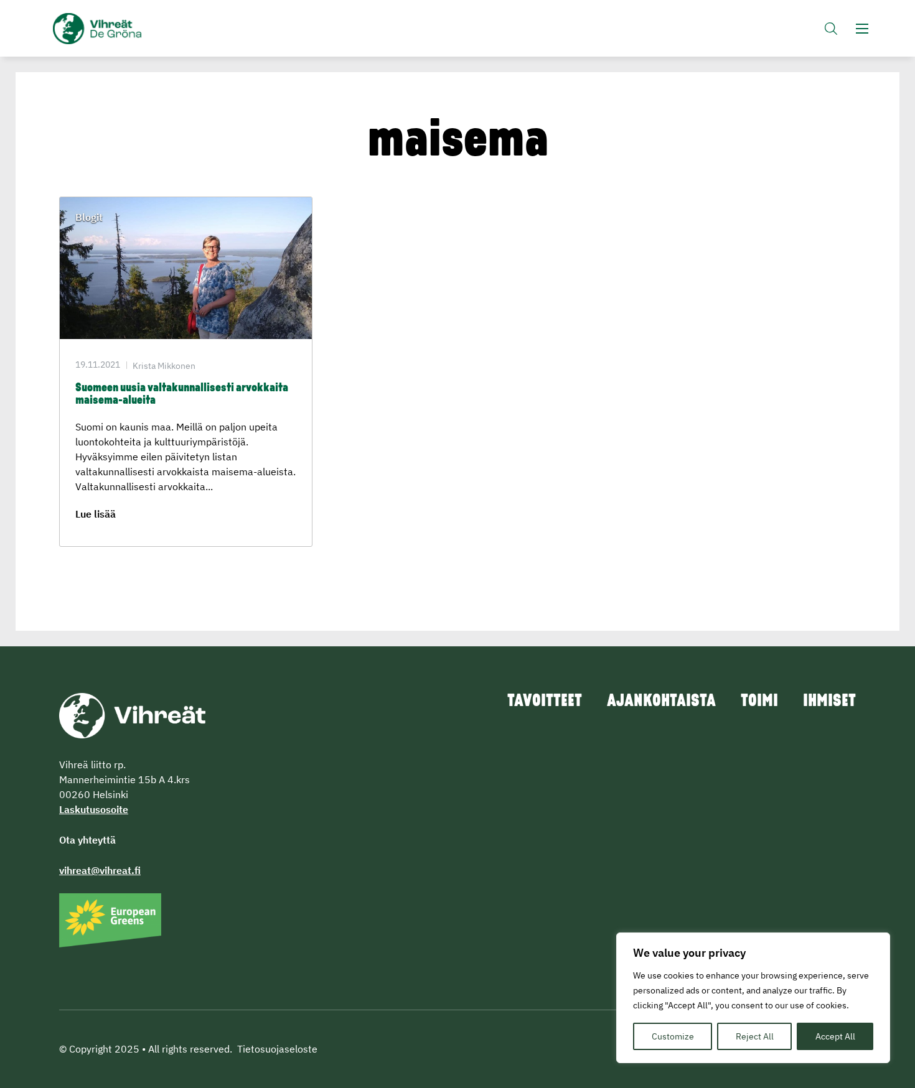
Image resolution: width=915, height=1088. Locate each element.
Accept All (835, 1036)
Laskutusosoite (93, 809)
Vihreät (126, 28)
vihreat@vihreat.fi (100, 870)
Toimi (759, 701)
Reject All (755, 1036)
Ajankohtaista (661, 701)
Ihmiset (829, 701)
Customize (673, 1036)
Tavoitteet (544, 701)
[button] (831, 28)
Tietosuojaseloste (277, 1049)
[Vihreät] (132, 714)
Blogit (89, 217)
